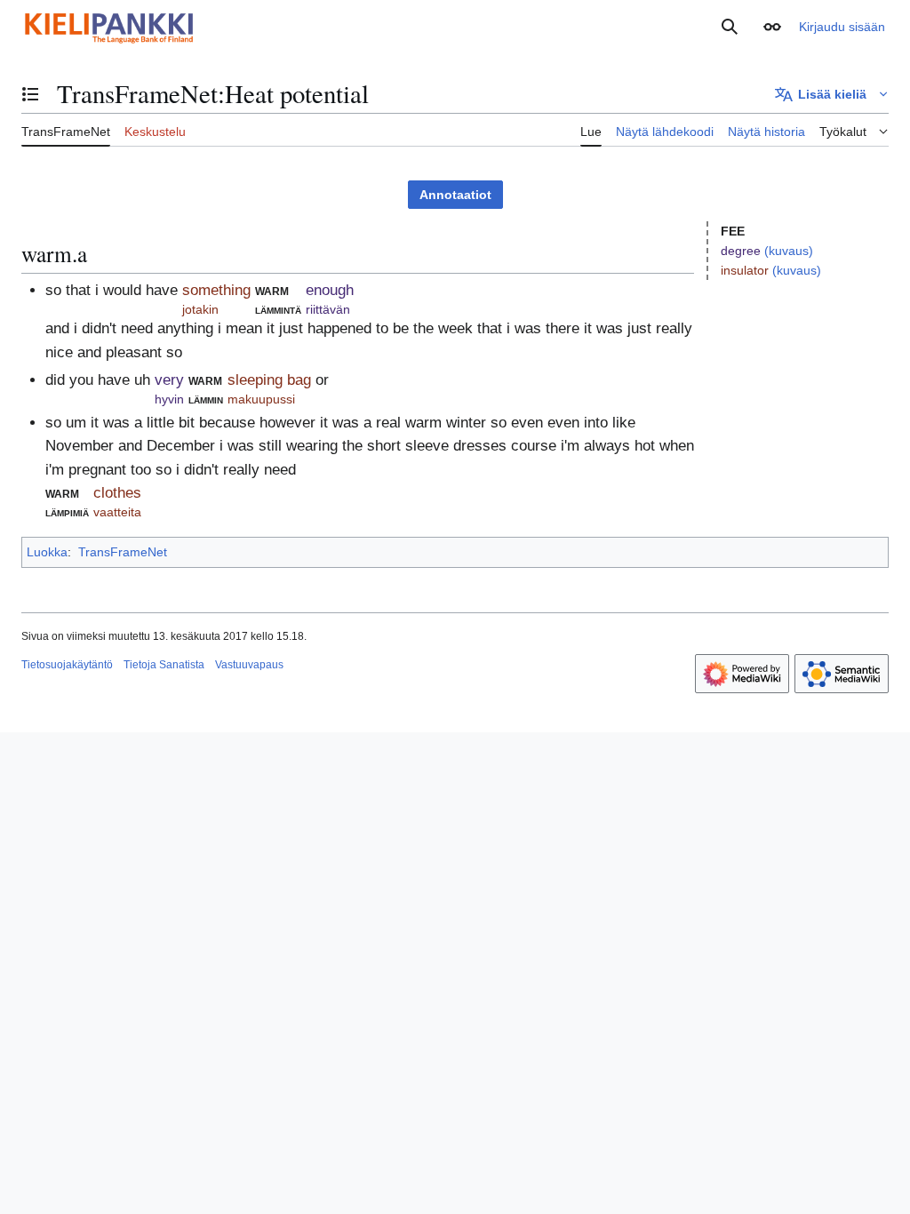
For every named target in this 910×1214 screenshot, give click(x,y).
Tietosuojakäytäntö (67, 665)
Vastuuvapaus (249, 665)
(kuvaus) (788, 251)
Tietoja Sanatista (164, 665)
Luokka (47, 552)
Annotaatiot (455, 195)
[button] (772, 26)
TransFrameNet (122, 552)
